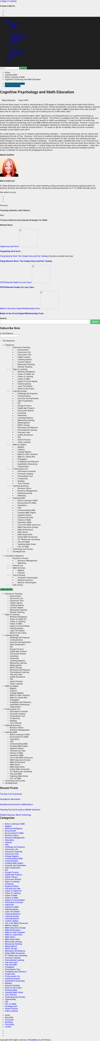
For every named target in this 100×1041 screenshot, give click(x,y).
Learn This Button (24, 386)
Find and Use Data (25, 517)
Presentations (16, 38)
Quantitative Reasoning (27, 464)
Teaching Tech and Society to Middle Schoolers (20, 810)
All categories (8, 341)
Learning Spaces (24, 359)
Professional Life (20, 469)
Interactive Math (24, 522)
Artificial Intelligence (26, 372)
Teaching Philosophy (18, 36)
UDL (19, 437)
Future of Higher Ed (25, 374)
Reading (21, 481)
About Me (9, 22)
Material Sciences (25, 580)
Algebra (20, 447)
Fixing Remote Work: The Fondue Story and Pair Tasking (24, 256)
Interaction (22, 415)
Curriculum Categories (14, 556)
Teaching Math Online (26, 544)
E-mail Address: (7, 333)
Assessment (23, 350)
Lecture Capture (24, 362)
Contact (8, 61)
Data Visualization (25, 401)
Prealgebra (22, 459)
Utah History (15, 54)
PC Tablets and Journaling (28, 539)
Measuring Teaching (26, 364)
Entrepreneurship (24, 493)
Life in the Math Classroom (29, 525)
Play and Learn (23, 432)
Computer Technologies (27, 578)
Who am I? (14, 27)
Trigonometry (23, 466)
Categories (9, 345)
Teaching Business (20, 486)
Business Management (27, 491)
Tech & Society (16, 52)
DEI (19, 403)
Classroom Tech (24, 355)
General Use (17, 565)
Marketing (21, 495)
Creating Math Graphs (26, 513)
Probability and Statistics (28, 461)
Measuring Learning (25, 420)
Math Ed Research (12, 86)
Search (3, 318)
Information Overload (26, 471)
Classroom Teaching (21, 347)
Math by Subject (19, 444)
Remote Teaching (24, 367)
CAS (19, 508)
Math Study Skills (24, 534)
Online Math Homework (27, 537)
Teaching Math (18, 498)
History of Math (24, 520)
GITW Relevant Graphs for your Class (15, 282)
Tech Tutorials (23, 483)
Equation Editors (24, 515)
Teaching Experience (18, 34)
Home (7, 20)
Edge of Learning (19, 369)
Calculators (22, 505)
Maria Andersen (9, 100)
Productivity (22, 478)
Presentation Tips (25, 476)
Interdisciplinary (24, 384)
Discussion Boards (25, 410)
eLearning (21, 413)
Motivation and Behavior (27, 427)
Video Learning (23, 442)
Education (14, 31)
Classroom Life (24, 352)
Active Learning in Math (15, 84)
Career (12, 29)
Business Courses (17, 50)
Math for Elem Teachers (27, 454)
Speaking (9, 57)
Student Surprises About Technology (15, 815)
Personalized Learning (27, 430)
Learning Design (19, 391)
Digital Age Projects (26, 408)
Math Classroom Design (27, 527)
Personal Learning (25, 474)
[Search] (0, 66)
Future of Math (23, 379)
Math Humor (22, 532)
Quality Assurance (25, 435)
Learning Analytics (25, 418)
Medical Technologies (26, 582)
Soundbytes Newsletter (10, 799)
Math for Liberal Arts (26, 457)
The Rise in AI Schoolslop (11, 794)
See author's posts (8, 192)
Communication (24, 396)
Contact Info (15, 24)
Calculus (21, 449)
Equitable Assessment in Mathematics (16, 804)
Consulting (9, 59)
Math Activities (16, 47)
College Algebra (24, 452)
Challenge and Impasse (27, 393)
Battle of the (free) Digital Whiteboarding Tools (20, 308)
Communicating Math (26, 510)
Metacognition (23, 423)
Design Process (24, 406)
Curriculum (9, 45)
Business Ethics (24, 488)
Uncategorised (18, 551)
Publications (15, 40)
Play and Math (23, 542)
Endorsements (16, 43)
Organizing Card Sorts (9, 246)
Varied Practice (24, 440)
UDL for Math (23, 547)
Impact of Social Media (27, 381)
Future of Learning (25, 376)
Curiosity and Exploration (28, 398)
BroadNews (33, 1040)
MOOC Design (23, 425)
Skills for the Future (25, 389)
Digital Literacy (23, 357)
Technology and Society (22, 549)
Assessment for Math (26, 503)
